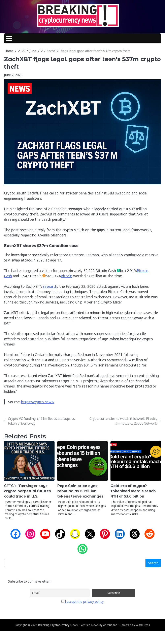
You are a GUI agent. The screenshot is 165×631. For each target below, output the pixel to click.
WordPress (143, 625)
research (50, 286)
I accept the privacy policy (84, 601)
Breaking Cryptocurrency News (58, 625)
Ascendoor (110, 625)
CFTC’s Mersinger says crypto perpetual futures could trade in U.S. (27, 491)
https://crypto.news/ (37, 401)
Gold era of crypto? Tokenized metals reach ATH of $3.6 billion (133, 491)
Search (153, 563)
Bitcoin (66, 275)
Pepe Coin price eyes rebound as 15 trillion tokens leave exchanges (80, 491)
